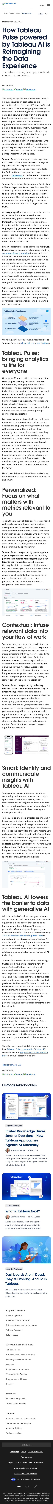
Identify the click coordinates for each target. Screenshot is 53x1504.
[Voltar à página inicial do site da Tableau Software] (11, 2)
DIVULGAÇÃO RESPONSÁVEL (25, 1468)
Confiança (14, 1451)
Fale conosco (12, 1335)
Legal (10, 1462)
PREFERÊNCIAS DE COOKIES (25, 1474)
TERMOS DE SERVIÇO (23, 1462)
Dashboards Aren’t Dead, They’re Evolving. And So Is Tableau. (26, 1279)
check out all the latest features (33, 343)
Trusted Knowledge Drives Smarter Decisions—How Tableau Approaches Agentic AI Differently (25, 1138)
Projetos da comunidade (17, 1369)
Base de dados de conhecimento (21, 1418)
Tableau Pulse (26, 13)
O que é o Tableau (15, 1310)
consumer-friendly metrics (15, 253)
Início (6, 13)
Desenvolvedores (35, 1451)
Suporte (10, 1413)
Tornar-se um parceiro (16, 1403)
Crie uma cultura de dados (18, 1320)
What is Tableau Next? (22, 1211)
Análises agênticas (14, 1315)
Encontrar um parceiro (16, 1398)
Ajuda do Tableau (14, 1428)
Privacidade (38, 1462)
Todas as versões (13, 1433)
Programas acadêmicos (16, 1379)
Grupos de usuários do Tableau (20, 1354)
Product (17, 13)
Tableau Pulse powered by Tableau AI (26, 1049)
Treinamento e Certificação (18, 1423)
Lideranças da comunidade (18, 1359)
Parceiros (11, 1393)
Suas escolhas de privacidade (28, 1479)
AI (19, 1064)
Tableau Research (14, 1330)
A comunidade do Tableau (19, 1344)
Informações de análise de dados (21, 1325)
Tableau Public (13, 1350)
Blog (11, 13)
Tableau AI (17, 175)
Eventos (9, 1384)
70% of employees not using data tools (22, 935)
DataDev (10, 1364)
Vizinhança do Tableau (16, 1374)
